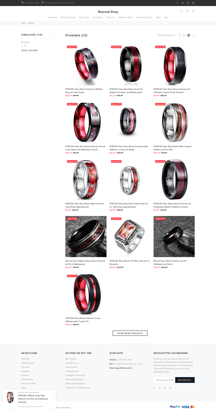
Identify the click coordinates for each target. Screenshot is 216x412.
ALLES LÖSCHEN (29, 50)
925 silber (25, 367)
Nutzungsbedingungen (75, 383)
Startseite (25, 359)
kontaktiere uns (71, 363)
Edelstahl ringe (27, 363)
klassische (25, 371)
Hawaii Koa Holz (28, 383)
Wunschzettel (71, 367)
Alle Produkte (71, 359)
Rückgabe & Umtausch (75, 375)
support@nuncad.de (123, 368)
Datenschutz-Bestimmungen (77, 388)
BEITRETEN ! (185, 380)
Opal (23, 388)
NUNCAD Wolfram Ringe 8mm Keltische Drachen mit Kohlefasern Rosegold (33, 399)
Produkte (31, 23)
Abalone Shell (27, 379)
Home (23, 23)
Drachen (25, 375)
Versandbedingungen (74, 379)
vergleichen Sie (72, 371)
